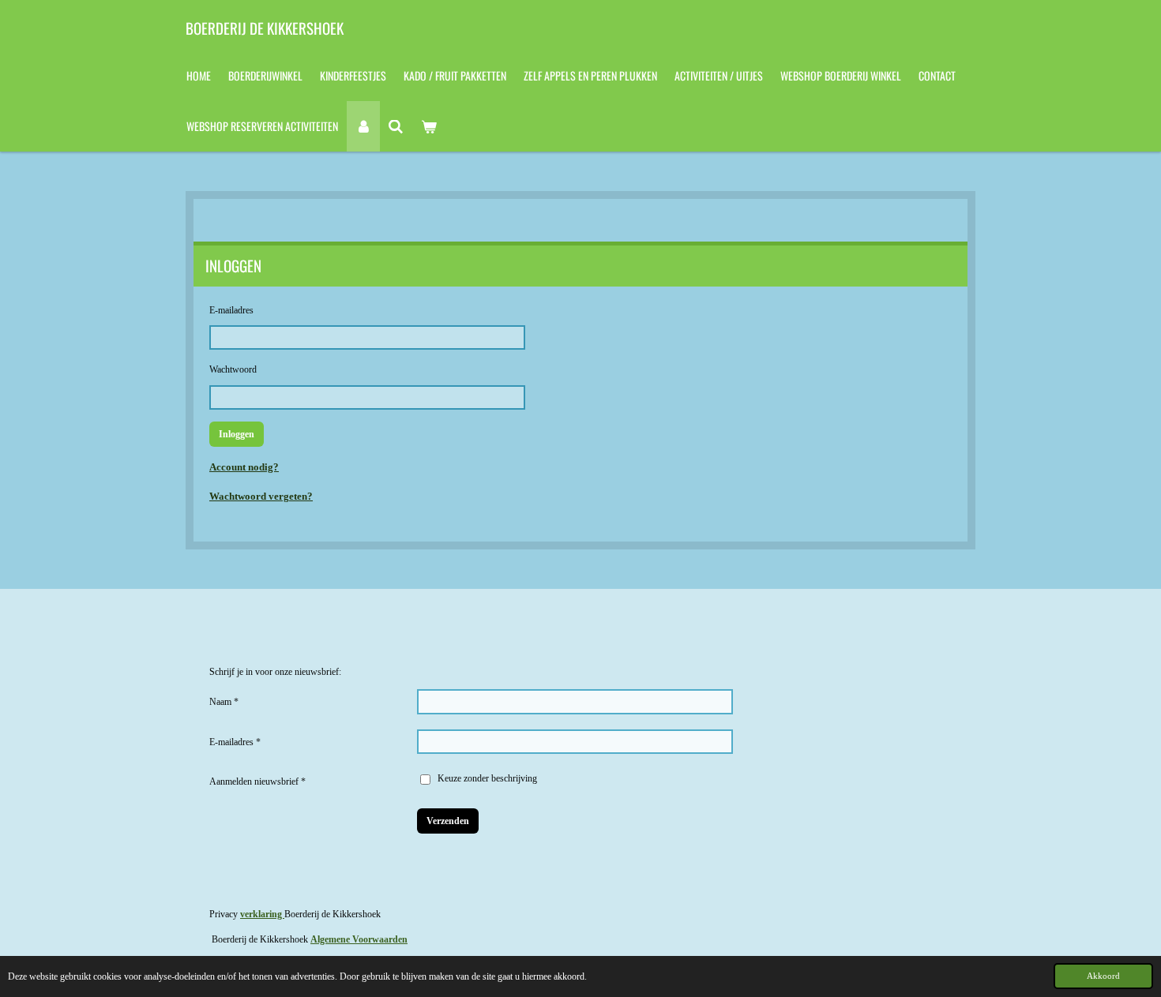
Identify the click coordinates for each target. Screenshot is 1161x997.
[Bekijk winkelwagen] (428, 126)
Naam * (224, 701)
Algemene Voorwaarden (359, 939)
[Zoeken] (396, 126)
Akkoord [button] (1103, 975)
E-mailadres (231, 310)
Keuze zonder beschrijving (487, 778)
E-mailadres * (235, 742)
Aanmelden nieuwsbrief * (257, 781)
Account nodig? (244, 467)
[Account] (363, 126)
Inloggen (236, 434)
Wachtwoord (233, 369)
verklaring (262, 914)
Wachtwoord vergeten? (261, 496)
